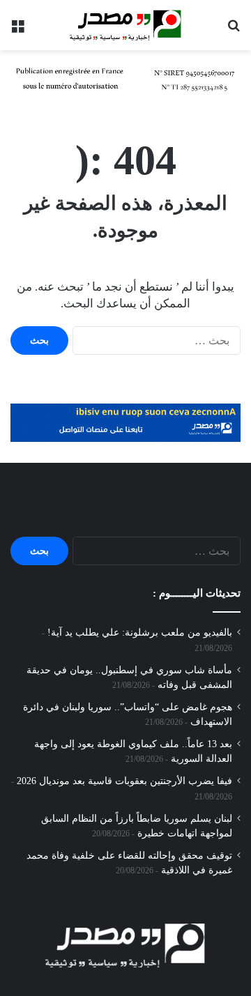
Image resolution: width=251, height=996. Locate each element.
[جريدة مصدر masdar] (125, 25)
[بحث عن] (234, 30)
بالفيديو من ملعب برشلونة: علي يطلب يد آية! (139, 632)
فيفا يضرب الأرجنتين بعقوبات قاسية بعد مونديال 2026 (124, 781)
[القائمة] (17, 30)
